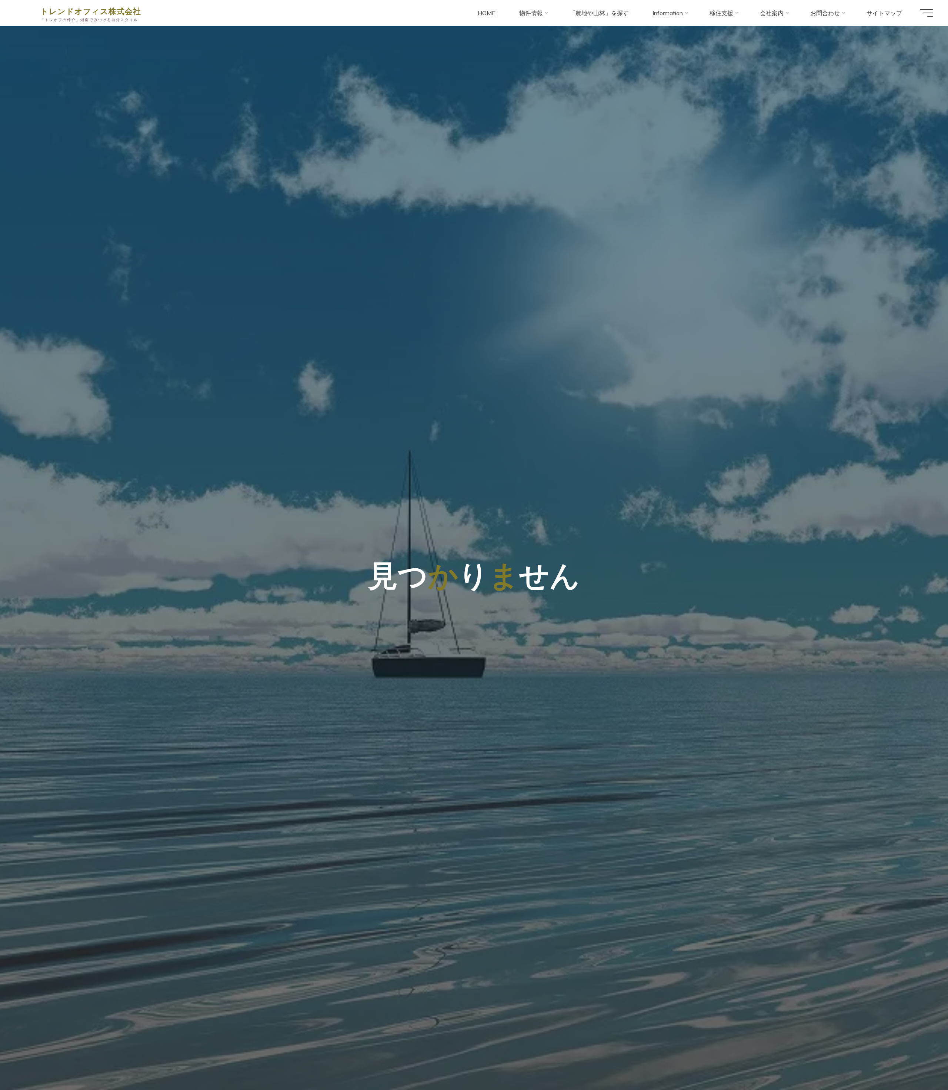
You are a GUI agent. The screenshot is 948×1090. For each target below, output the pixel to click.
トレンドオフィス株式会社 (90, 11)
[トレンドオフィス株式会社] (25, 13)
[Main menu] (926, 13)
